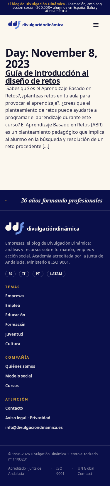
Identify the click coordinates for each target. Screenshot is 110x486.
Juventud (14, 334)
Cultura (12, 343)
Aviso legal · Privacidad (27, 417)
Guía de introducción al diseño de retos (47, 77)
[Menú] (96, 25)
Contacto (14, 408)
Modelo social (18, 376)
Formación (15, 324)
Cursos (12, 385)
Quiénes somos (20, 366)
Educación (15, 314)
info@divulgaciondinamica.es (34, 427)
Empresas (14, 295)
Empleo (12, 305)
